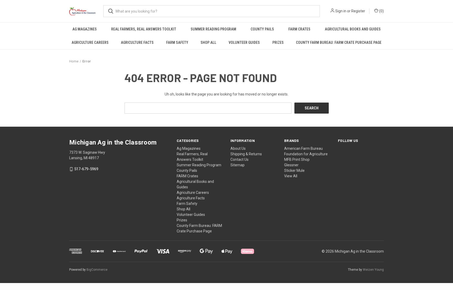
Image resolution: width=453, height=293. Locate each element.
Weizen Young (373, 269)
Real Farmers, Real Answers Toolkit (143, 29)
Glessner (291, 165)
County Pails (262, 29)
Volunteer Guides (244, 42)
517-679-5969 (86, 169)
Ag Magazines (84, 29)
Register (358, 11)
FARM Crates (299, 29)
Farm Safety (177, 42)
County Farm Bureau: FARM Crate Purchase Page (338, 42)
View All (290, 176)
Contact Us (239, 159)
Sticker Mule (294, 170)
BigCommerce (97, 269)
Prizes (278, 42)
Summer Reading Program (213, 29)
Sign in (340, 11)
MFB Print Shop (297, 159)
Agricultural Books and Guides (353, 29)
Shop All (208, 42)
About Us (238, 148)
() (381, 11)
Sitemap (237, 165)
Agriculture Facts (137, 42)
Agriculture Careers (90, 42)
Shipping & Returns (246, 154)
